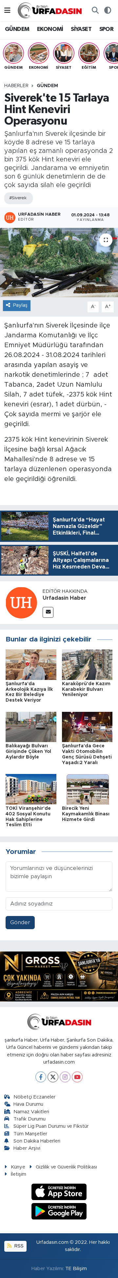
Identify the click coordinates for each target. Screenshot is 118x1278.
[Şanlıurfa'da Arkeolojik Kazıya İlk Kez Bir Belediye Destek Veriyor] (31, 664)
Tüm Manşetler (30, 1133)
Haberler (16, 86)
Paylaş (20, 305)
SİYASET (81, 29)
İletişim (18, 1174)
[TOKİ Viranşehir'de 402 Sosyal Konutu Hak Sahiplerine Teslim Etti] (31, 789)
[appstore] (59, 1193)
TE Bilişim (76, 1268)
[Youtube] (77, 1077)
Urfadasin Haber (64, 598)
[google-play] (59, 1212)
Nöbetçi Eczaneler (34, 1097)
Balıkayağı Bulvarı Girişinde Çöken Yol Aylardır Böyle (28, 752)
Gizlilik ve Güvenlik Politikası (66, 1167)
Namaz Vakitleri (31, 1111)
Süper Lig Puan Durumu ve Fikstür (50, 1126)
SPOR (106, 29)
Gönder (20, 922)
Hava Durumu (28, 1104)
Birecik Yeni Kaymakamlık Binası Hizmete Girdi (85, 814)
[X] (53, 1077)
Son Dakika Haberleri (36, 1141)
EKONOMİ (50, 29)
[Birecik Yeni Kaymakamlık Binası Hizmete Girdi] (87, 789)
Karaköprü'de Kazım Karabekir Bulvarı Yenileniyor (86, 689)
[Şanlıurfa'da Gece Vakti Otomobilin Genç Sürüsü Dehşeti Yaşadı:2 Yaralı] (87, 726)
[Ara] (95, 10)
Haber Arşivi (26, 1148)
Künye (18, 1167)
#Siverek (18, 198)
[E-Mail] (48, 612)
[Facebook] (40, 1077)
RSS (18, 1245)
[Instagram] (65, 1077)
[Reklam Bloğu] (59, 976)
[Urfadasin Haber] (21, 602)
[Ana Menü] (7, 10)
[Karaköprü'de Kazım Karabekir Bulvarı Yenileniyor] (87, 664)
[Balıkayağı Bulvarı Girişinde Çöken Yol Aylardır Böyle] (31, 726)
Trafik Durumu (29, 1119)
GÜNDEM (17, 29)
